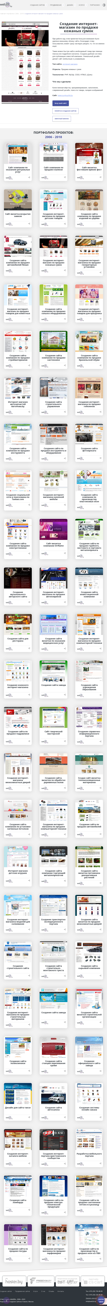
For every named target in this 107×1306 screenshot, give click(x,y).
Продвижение (56, 5)
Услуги (82, 5)
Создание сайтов (37, 5)
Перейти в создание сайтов (65, 111)
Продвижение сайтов (22, 1291)
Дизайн (70, 5)
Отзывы (51, 1291)
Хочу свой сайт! (61, 103)
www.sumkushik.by (65, 95)
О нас (43, 1291)
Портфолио (95, 5)
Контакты (61, 1291)
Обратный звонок (62, 119)
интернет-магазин (70, 64)
